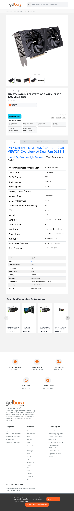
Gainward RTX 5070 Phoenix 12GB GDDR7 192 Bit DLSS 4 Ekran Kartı (61, 328)
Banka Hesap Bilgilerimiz (55, 434)
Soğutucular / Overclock (13, 442)
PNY (32, 261)
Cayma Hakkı (52, 439)
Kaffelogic (30, 451)
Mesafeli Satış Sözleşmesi (56, 436)
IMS (28, 448)
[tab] (34, 74)
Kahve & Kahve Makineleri (13, 434)
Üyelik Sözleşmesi (53, 445)
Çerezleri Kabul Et (53, 499)
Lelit (28, 459)
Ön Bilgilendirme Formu (55, 442)
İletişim (50, 456)
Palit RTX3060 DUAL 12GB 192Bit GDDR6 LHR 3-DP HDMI (44, 328)
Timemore (30, 476)
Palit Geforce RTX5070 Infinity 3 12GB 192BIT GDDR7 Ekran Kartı (28, 328)
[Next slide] (68, 318)
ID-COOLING (30, 445)
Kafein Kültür (31, 434)
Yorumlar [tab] (26, 142)
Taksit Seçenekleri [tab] (42, 142)
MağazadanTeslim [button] (14, 105)
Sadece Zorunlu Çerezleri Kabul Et (37, 504)
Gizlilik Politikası (53, 448)
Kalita (28, 453)
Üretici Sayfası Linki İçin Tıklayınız (26, 157)
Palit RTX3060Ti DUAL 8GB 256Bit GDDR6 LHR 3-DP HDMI (13, 328)
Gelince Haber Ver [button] (14, 116)
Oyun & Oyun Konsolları (13, 436)
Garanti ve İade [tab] (60, 142)
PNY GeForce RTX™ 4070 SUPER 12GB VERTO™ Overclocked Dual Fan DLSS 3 (36, 149)
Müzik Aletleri (10, 439)
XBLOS (29, 479)
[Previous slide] (6, 318)
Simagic (29, 473)
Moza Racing (30, 462)
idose (28, 436)
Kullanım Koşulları (53, 451)
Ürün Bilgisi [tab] (13, 142)
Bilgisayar (8, 431)
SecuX (28, 471)
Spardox (29, 439)
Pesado (29, 465)
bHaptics (29, 442)
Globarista (30, 431)
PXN (28, 468)
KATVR (29, 456)
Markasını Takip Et (27, 91)
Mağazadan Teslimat (54, 453)
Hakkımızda (51, 431)
